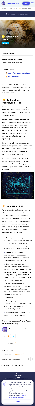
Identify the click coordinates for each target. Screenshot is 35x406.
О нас (17, 374)
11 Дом (3, 8)
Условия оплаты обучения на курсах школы (17, 378)
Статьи (12, 8)
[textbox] (15, 359)
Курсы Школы (17, 375)
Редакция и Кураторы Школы (19, 329)
